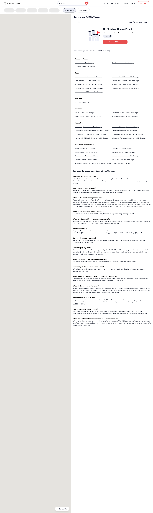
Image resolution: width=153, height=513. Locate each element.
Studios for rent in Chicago (84, 113)
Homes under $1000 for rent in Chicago (88, 81)
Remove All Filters (115, 42)
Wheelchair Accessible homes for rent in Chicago (129, 138)
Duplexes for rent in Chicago (85, 66)
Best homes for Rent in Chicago (123, 160)
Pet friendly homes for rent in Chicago (88, 127)
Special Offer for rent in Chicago (123, 152)
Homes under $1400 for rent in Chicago (88, 84)
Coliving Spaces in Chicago (121, 163)
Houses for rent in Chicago (84, 63)
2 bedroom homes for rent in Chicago (88, 116)
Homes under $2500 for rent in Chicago (125, 88)
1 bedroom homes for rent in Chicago (125, 113)
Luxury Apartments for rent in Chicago (125, 156)
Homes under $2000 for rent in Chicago (89, 88)
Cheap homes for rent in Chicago (86, 156)
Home (75, 51)
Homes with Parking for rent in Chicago (125, 127)
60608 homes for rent (83, 102)
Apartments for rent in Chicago (123, 63)
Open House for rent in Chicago (123, 148)
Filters (70, 10)
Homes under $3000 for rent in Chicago (89, 92)
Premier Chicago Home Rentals (86, 160)
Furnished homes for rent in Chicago (124, 130)
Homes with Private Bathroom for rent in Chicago (92, 130)
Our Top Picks (141, 22)
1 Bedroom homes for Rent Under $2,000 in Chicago (93, 163)
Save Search (83, 10)
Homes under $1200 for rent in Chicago (125, 81)
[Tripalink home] (12, 3)
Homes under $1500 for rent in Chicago (125, 84)
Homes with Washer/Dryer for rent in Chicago (127, 134)
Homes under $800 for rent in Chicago (88, 77)
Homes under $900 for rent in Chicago (125, 77)
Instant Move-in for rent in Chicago (87, 152)
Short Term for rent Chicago (85, 148)
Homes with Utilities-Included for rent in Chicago (92, 138)
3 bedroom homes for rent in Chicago (125, 116)
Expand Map (63, 509)
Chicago (82, 51)
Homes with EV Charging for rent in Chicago (90, 134)
